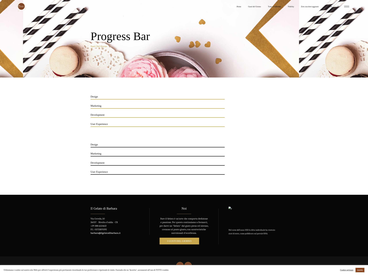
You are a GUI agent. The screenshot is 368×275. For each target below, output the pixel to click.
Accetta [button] (360, 270)
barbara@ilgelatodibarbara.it (106, 233)
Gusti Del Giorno (99, 46)
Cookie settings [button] (346, 270)
